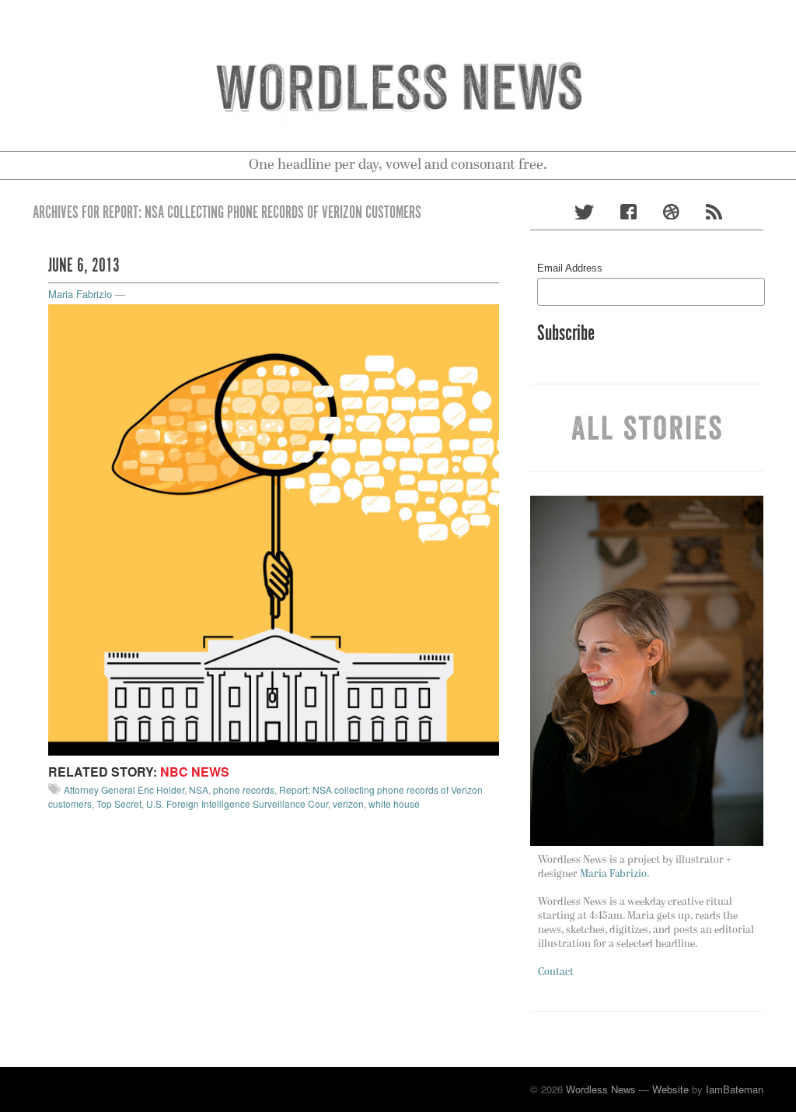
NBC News (194, 772)
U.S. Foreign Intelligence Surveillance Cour (237, 803)
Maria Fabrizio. (614, 874)
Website (670, 1089)
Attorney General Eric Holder (124, 789)
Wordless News (601, 1089)
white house (394, 803)
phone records (243, 789)
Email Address (569, 268)
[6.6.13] (273, 528)
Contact (556, 972)
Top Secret (118, 803)
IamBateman (734, 1089)
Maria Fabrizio (80, 293)
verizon (348, 803)
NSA (198, 789)
